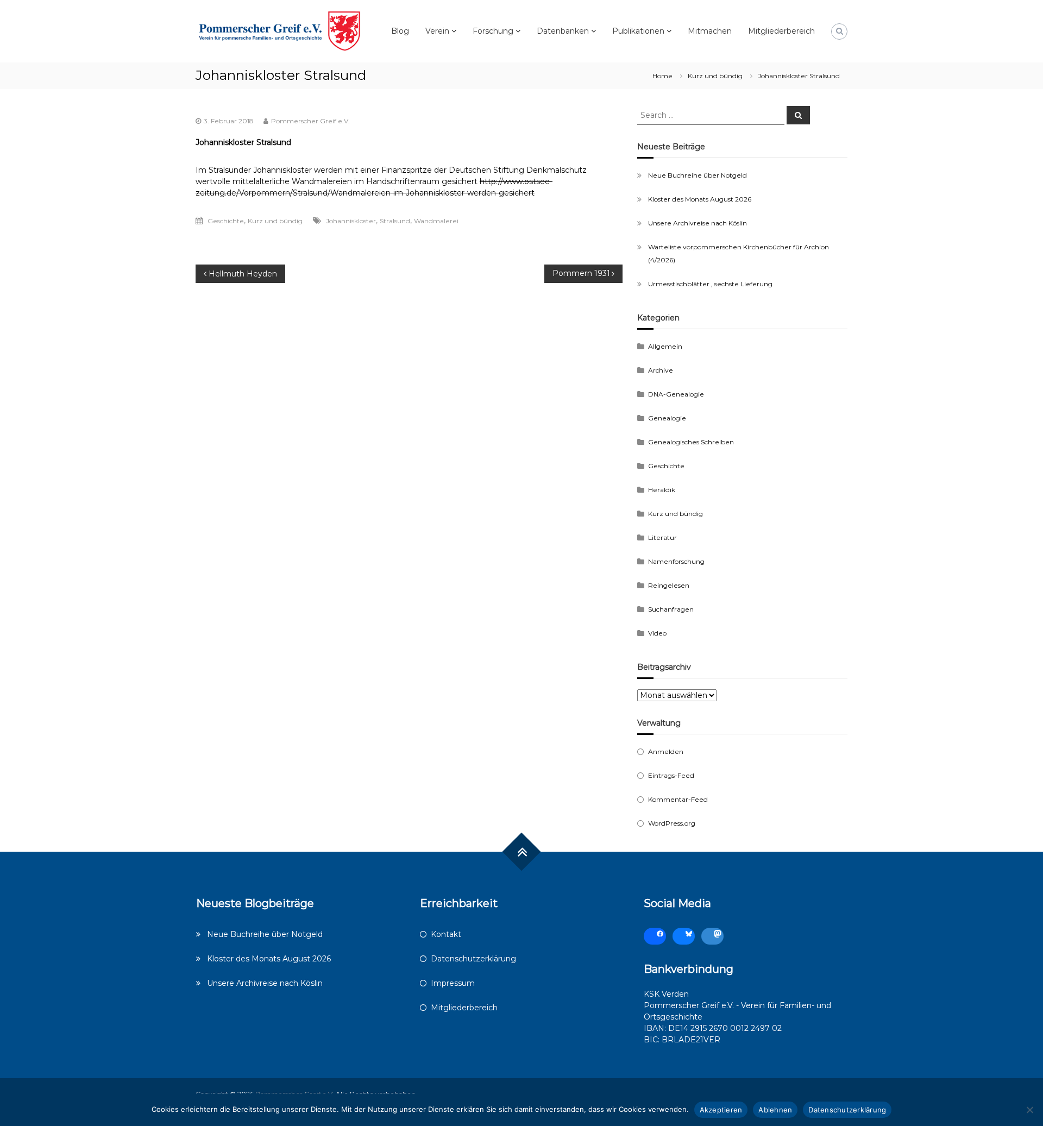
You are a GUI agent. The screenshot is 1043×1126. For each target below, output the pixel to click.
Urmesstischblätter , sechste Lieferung (710, 284)
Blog (400, 31)
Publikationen (638, 31)
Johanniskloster (351, 221)
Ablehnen (775, 1109)
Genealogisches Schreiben (691, 442)
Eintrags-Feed (671, 775)
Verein (437, 31)
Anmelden (665, 751)
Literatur (662, 537)
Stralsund (395, 221)
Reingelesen (668, 585)
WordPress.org (671, 823)
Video (657, 633)
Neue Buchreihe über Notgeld (697, 175)
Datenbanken (563, 31)
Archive (660, 370)
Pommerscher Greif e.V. (310, 121)
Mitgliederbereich (781, 31)
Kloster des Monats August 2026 (699, 199)
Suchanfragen (671, 609)
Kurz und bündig (715, 76)
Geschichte (226, 221)
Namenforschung (676, 561)
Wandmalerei (436, 221)
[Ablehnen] (1029, 1109)
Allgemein (665, 346)
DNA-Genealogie (676, 394)
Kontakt (446, 934)
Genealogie (667, 418)
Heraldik (661, 490)
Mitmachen (710, 31)
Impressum (453, 983)
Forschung (493, 31)
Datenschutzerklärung (473, 959)
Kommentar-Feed (678, 799)
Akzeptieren (721, 1109)
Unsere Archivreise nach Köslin (697, 223)
